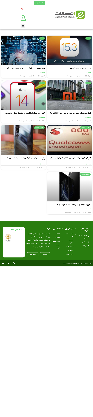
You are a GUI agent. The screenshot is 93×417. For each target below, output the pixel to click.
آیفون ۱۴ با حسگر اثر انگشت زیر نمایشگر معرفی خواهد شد (25, 113)
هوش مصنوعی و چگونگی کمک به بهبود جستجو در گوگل (26, 68)
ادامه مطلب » (87, 73)
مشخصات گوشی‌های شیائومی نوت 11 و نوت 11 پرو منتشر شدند (25, 158)
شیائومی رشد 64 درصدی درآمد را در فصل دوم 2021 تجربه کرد (70, 113)
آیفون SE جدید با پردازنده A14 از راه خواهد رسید (74, 204)
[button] (23, 26)
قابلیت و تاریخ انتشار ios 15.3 (80, 68)
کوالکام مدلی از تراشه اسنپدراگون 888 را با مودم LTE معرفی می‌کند (70, 158)
